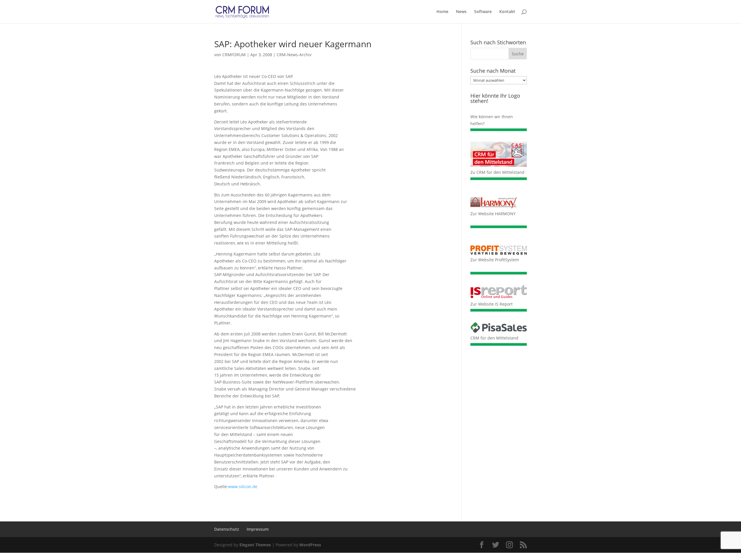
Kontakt (507, 12)
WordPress (310, 544)
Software (483, 12)
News (461, 12)
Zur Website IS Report (491, 304)
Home (442, 12)
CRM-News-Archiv (294, 54)
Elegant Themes (255, 544)
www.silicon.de (242, 486)
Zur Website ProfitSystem (494, 259)
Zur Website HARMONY (493, 213)
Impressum (258, 529)
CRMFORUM (234, 54)
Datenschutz (226, 529)
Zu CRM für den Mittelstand (497, 172)
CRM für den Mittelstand (494, 338)
